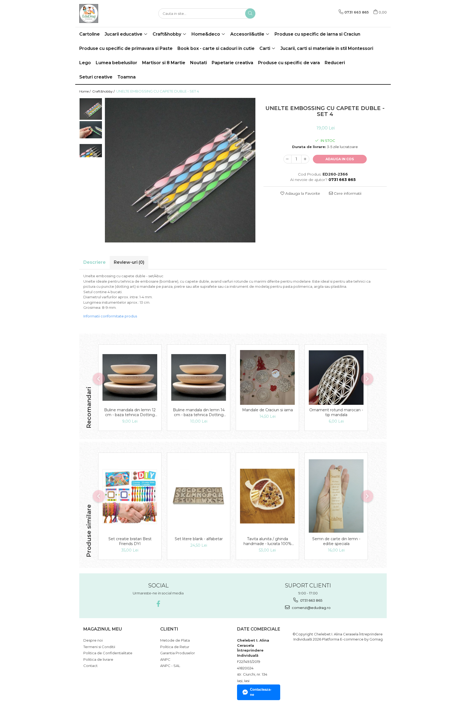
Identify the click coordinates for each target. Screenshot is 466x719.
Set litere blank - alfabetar (199, 538)
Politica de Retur (174, 647)
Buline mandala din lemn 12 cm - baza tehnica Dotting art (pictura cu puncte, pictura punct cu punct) (130, 412)
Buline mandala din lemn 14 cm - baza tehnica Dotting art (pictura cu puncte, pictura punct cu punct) (199, 412)
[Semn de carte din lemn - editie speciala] (336, 496)
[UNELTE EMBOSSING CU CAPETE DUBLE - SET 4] (180, 170)
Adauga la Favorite (302, 193)
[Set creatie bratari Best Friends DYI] (129, 496)
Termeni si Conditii (99, 647)
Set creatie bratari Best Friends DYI (130, 541)
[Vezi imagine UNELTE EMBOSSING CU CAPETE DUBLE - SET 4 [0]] (91, 109)
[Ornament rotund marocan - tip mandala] (336, 377)
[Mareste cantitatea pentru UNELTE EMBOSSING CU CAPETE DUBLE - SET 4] (305, 159)
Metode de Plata (175, 640)
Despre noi (93, 640)
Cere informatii (347, 193)
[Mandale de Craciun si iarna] (267, 377)
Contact (90, 665)
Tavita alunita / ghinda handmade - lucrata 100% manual (268, 541)
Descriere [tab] (94, 262)
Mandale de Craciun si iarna (267, 410)
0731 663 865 (310, 600)
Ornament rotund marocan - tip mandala (336, 412)
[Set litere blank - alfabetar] (198, 496)
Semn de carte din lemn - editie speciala (336, 541)
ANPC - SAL (170, 665)
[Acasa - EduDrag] (106, 13)
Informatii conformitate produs (110, 316)
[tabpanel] (180, 170)
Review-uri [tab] (129, 262)
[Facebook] (158, 603)
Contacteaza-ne (260, 692)
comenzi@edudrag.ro (311, 607)
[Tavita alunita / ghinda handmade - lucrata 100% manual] (267, 496)
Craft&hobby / (103, 91)
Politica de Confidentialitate (107, 653)
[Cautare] (250, 13)
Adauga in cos (339, 159)
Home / (85, 91)
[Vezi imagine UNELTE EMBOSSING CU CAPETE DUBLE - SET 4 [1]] (91, 129)
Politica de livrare (98, 659)
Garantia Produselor (177, 653)
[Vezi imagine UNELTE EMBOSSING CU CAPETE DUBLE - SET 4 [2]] (91, 150)
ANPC (165, 659)
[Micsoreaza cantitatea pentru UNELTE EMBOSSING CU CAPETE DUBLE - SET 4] (287, 159)
